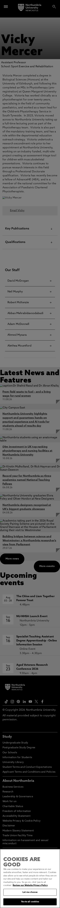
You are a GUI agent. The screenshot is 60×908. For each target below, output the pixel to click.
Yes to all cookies (30, 902)
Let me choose (30, 892)
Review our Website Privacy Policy (30, 885)
